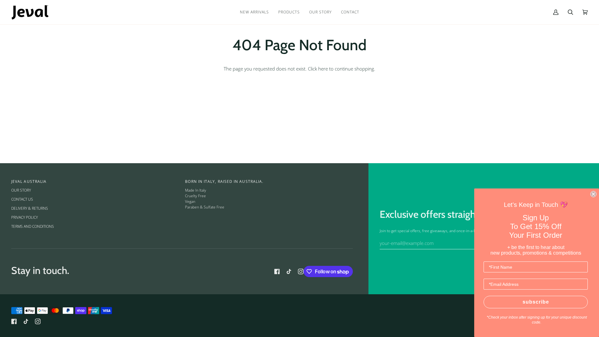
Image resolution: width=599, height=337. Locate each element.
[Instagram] (301, 271)
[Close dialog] (593, 194)
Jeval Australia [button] (28, 181)
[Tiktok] (289, 271)
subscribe (536, 302)
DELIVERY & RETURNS (29, 208)
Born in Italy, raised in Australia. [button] (224, 181)
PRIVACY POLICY (24, 217)
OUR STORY (21, 190)
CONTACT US (22, 199)
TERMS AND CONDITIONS (32, 226)
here (323, 69)
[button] (289, 12)
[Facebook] (277, 271)
